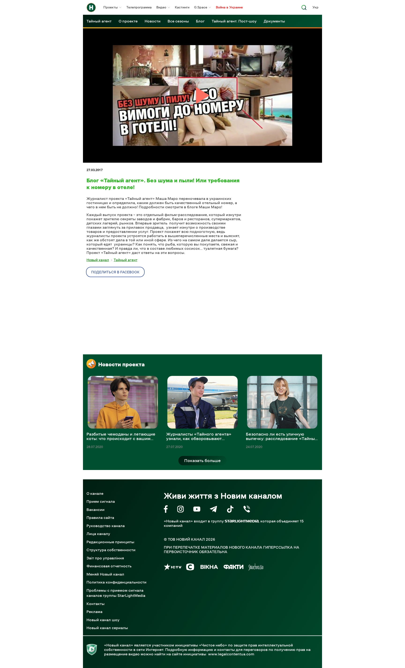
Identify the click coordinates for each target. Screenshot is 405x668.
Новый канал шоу (103, 620)
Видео (161, 7)
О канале (94, 493)
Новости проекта (121, 364)
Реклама (94, 611)
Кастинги (182, 7)
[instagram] (180, 510)
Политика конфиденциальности (116, 582)
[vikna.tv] (209, 567)
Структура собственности (110, 550)
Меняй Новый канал (105, 574)
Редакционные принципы (110, 542)
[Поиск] (304, 9)
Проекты (110, 7)
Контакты (95, 604)
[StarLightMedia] (242, 521)
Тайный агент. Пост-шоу (234, 21)
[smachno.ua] (255, 567)
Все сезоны (178, 21)
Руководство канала (105, 526)
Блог (200, 21)
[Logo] (91, 7)
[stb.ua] (190, 567)
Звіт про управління (105, 558)
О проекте (128, 21)
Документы (274, 21)
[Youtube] (196, 510)
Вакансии (95, 509)
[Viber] (246, 510)
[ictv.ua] (172, 567)
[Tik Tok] (230, 509)
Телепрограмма (139, 7)
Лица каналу (98, 534)
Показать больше (202, 461)
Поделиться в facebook (115, 272)
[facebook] (166, 509)
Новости (153, 21)
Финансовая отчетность (108, 566)
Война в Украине (229, 7)
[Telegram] (213, 510)
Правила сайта (100, 517)
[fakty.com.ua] (234, 567)
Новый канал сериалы (107, 628)
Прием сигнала (100, 501)
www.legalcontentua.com (231, 654)
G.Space (200, 7)
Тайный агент (99, 21)
